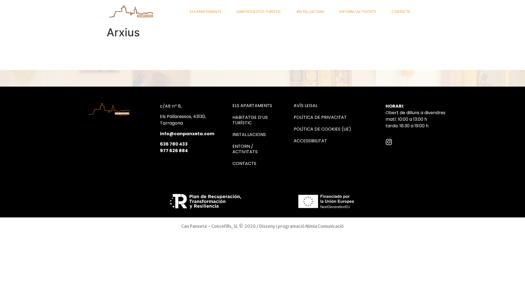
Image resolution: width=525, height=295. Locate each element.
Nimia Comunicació (324, 226)
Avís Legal (305, 105)
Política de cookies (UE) (322, 129)
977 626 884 (174, 151)
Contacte (401, 11)
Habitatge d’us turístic (259, 11)
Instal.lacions (310, 11)
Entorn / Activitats (358, 11)
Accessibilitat (310, 141)
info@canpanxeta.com (187, 134)
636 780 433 (174, 144)
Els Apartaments (205, 11)
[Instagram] (389, 141)
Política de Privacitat (320, 117)
